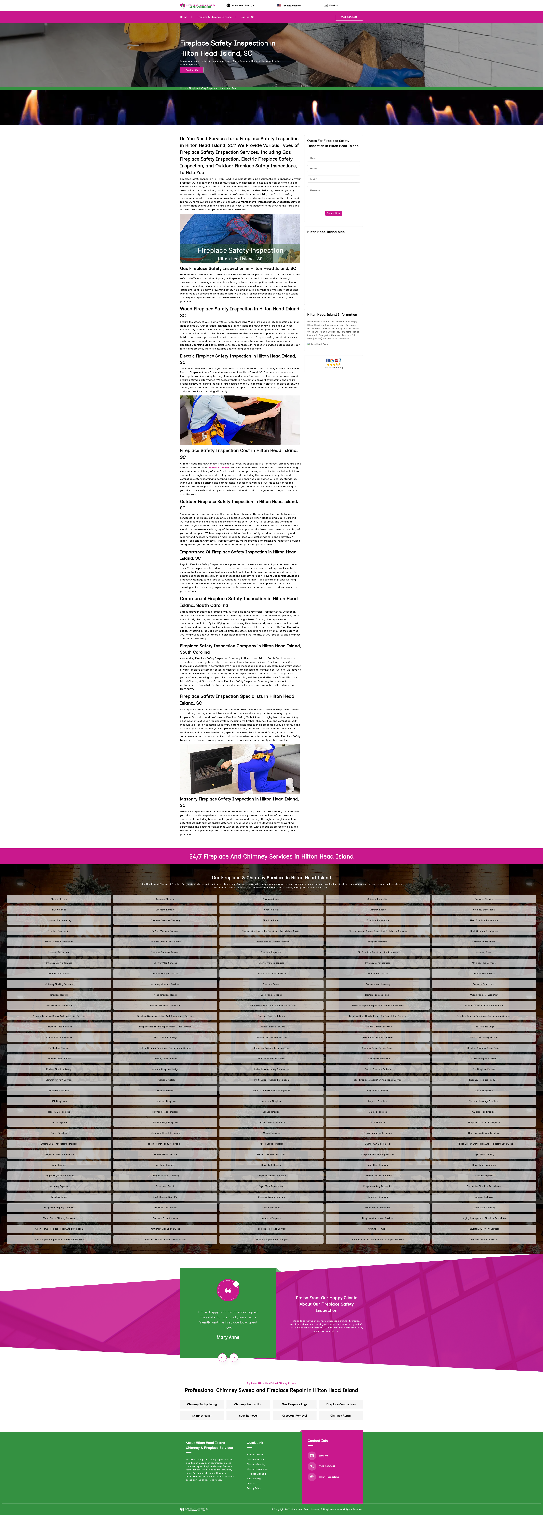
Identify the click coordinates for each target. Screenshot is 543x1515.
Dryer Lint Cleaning (271, 1165)
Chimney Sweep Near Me (271, 1197)
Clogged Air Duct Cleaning (165, 1175)
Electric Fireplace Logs (165, 1037)
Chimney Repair (377, 909)
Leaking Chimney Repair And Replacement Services (165, 1048)
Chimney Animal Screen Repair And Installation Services (378, 931)
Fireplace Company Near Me (59, 1207)
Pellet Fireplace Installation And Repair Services (378, 1080)
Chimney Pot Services (378, 973)
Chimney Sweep (59, 899)
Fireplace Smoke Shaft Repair (165, 941)
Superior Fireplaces (59, 1090)
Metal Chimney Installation (59, 941)
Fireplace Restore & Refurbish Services (165, 1239)
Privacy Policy (254, 1488)
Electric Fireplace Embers (377, 1069)
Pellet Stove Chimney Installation (271, 1069)
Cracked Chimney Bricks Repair (483, 1048)
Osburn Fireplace (271, 1111)
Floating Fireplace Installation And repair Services (378, 1239)
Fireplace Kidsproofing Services (377, 1154)
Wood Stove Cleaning (484, 1207)
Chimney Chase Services (271, 963)
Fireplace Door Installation (271, 1016)
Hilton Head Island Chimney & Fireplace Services (316, 1509)
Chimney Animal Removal (378, 1143)
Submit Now (333, 213)
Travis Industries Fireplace (378, 1133)
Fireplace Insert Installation (59, 1154)
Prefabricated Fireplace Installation (484, 1005)
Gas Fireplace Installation (59, 1005)
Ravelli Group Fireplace (271, 1143)
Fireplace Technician (484, 1197)
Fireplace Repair (271, 920)
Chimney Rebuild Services (165, 1154)
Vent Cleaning (59, 1165)
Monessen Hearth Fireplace (165, 1133)
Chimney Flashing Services (59, 984)
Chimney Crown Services (59, 963)
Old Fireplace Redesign (378, 1058)
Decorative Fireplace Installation (484, 1186)
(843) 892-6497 (349, 17)
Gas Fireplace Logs (484, 1026)
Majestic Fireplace (377, 1101)
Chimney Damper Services (165, 973)
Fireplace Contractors (483, 984)
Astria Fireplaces (484, 1090)
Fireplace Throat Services (59, 1037)
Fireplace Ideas (59, 1197)
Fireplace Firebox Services (271, 1026)
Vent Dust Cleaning (378, 1165)
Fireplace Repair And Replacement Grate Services (165, 1026)
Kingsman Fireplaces (377, 1090)
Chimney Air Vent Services (59, 1080)
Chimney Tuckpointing (483, 941)
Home (183, 17)
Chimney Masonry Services (165, 984)
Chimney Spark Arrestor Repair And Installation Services (271, 931)
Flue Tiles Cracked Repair (271, 1058)
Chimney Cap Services (165, 963)
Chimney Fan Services (484, 973)
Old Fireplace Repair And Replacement (378, 952)
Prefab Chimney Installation (271, 1154)
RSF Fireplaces (59, 1101)
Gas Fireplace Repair (271, 994)
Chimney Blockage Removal (165, 952)
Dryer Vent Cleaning (483, 1154)
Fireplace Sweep (271, 984)
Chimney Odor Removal (165, 1058)
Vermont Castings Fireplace (483, 1101)
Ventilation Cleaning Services (165, 1228)
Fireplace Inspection (271, 952)
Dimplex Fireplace (378, 1111)
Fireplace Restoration (59, 931)
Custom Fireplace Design (165, 1069)
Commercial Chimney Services (271, 1037)
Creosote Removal (165, 909)
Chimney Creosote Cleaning (165, 920)
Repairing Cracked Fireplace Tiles (271, 1048)
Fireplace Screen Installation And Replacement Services (484, 1143)
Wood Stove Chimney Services (59, 1218)
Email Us (333, 5)
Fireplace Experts (484, 1175)
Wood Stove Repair (271, 1207)
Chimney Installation (484, 909)
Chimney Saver (484, 952)
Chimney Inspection (377, 899)
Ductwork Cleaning (378, 1197)
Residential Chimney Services (378, 1037)
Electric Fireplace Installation (165, 1005)
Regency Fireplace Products (484, 1080)
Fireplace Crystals (165, 1080)
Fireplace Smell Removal (59, 1058)
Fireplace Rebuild (59, 994)
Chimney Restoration (59, 952)
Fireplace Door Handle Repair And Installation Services (377, 1016)
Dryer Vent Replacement (271, 1186)
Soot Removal (271, 909)
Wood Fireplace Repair (165, 994)
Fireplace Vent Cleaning (378, 984)
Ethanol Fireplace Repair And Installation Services (378, 1005)
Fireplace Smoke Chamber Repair (271, 941)
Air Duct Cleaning (165, 1165)
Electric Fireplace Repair (377, 994)
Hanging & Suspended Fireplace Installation (484, 1218)
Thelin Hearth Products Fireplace (165, 1143)
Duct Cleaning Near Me (165, 1197)
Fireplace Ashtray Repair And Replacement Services (484, 1016)
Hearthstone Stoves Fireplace (484, 1133)
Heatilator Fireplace (165, 1101)
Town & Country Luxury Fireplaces (271, 1090)
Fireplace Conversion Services (377, 1218)
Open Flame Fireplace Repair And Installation (59, 1228)
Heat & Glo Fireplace (59, 1111)
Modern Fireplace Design (59, 1069)
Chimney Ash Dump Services (271, 973)
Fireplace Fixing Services (165, 1218)
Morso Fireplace (271, 1133)
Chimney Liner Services (59, 973)
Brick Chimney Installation (484, 931)
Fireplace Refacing (377, 941)
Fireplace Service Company (271, 1175)
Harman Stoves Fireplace (165, 1111)
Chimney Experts (59, 1186)
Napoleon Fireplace (271, 1101)
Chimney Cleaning (165, 899)
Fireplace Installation (378, 920)
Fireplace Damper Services (378, 1026)
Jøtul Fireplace (59, 1122)
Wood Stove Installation (377, 1207)
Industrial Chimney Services (484, 1037)
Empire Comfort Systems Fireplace (59, 1143)
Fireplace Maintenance (165, 1207)
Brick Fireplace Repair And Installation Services (59, 1239)
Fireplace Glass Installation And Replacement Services (165, 1016)
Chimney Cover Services (377, 963)
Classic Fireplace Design (483, 1058)
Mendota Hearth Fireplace (271, 1122)
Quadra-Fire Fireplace (484, 1111)
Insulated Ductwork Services (483, 1228)
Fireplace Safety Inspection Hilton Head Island (213, 88)
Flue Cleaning (59, 909)
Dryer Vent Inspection (484, 1165)
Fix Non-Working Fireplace (165, 931)
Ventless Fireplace (271, 1218)
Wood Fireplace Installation (484, 994)
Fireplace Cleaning (483, 899)
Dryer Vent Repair (165, 1186)
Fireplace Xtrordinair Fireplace (484, 1122)
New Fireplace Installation (484, 920)
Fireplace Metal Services (59, 1026)
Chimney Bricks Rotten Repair (377, 1048)
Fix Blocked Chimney (59, 1048)
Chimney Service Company (378, 1175)
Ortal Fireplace (377, 1122)
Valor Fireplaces (165, 1090)
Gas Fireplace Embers (483, 1069)
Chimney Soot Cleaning (59, 920)
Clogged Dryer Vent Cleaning (59, 1175)
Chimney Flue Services (484, 963)
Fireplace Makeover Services (271, 1228)
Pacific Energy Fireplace (165, 1122)
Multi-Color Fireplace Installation (271, 1080)
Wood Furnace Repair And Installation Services (271, 1005)
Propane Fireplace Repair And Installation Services (59, 1016)
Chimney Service (271, 899)
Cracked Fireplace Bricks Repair (271, 1239)
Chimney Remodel (377, 1228)
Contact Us (247, 17)
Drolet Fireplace (59, 1133)
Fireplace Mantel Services (484, 1239)
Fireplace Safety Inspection (377, 1186)
